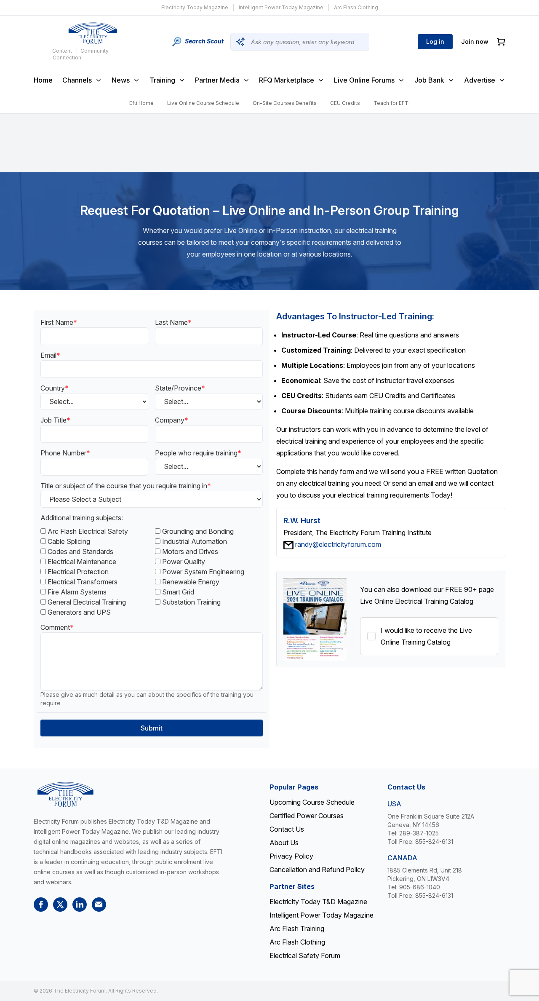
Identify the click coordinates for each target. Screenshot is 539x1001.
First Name (58, 322)
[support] (99, 904)
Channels (77, 80)
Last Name (173, 322)
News (121, 80)
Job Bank (429, 80)
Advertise (479, 80)
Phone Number (65, 453)
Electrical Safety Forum (305, 955)
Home (43, 80)
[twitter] (60, 904)
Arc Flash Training (297, 928)
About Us (284, 842)
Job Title (55, 420)
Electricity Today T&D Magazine (318, 901)
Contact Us (287, 829)
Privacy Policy (291, 856)
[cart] (501, 42)
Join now (474, 41)
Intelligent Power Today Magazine (281, 7)
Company (171, 420)
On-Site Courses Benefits (285, 103)
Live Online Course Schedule (203, 103)
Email (50, 355)
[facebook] (41, 904)
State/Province (180, 388)
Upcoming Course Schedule (312, 802)
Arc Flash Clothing (356, 7)
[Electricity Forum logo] (92, 33)
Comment (57, 627)
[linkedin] (79, 904)
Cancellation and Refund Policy (317, 869)
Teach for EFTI (392, 103)
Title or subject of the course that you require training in (125, 486)
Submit (152, 728)
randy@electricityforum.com (338, 544)
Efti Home (141, 103)
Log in (435, 41)
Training (162, 80)
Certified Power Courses (307, 815)
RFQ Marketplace (286, 80)
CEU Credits (345, 103)
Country (54, 388)
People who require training (198, 453)
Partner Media (217, 80)
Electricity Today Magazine (194, 7)
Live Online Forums (364, 80)
